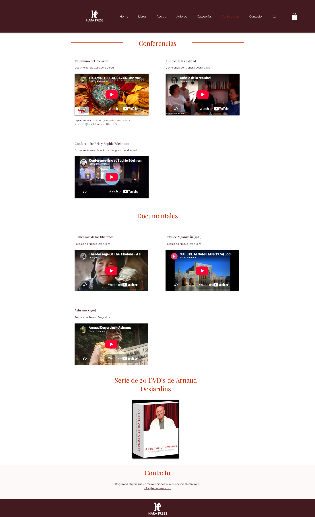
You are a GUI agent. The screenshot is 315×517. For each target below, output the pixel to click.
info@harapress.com (157, 488)
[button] (206, 16)
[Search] (274, 16)
